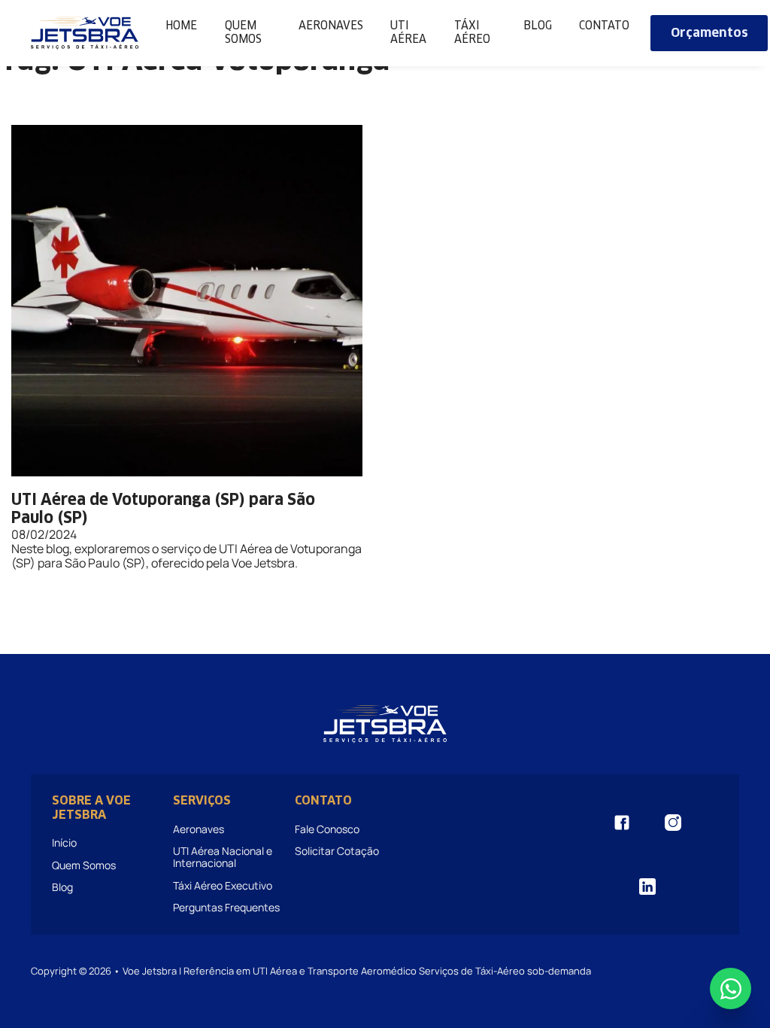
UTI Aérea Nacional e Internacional (222, 857)
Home (181, 26)
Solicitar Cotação (337, 851)
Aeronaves (331, 26)
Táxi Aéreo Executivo (222, 885)
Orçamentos (709, 33)
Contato (604, 26)
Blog (537, 26)
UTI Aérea (408, 32)
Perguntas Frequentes (226, 907)
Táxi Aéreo (472, 32)
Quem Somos (243, 32)
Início (64, 842)
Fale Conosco (327, 829)
